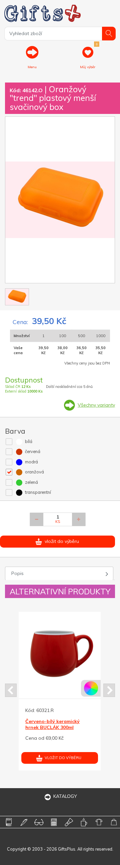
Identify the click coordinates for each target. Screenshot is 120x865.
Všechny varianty (96, 405)
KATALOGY (65, 796)
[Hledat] (109, 33)
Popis (17, 573)
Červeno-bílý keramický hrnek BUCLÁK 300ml (51, 724)
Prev (11, 690)
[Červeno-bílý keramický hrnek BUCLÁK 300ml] (58, 653)
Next (109, 690)
